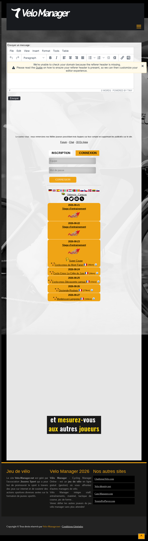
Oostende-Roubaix (69, 290)
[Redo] (17, 58)
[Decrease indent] (108, 58)
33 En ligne (82, 142)
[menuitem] (11, 51)
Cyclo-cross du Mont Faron (69, 265)
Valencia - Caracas (77, 194)
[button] (91, 58)
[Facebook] (141, 522)
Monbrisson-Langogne (68, 299)
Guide (39, 67)
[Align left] (64, 58)
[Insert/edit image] (128, 58)
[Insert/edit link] (122, 58)
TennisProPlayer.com (105, 501)
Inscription (61, 152)
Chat (71, 142)
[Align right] (76, 58)
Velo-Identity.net (103, 486)
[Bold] (50, 58)
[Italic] (56, 58)
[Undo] (11, 58)
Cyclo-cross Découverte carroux (69, 282)
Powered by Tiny (122, 90)
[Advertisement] (74, 40)
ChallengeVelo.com (104, 479)
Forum (63, 142)
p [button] (9, 90)
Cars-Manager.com (104, 493)
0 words (106, 90)
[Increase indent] (115, 58)
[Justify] (83, 58)
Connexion (88, 152)
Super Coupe (76, 260)
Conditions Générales (72, 526)
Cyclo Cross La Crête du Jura (69, 273)
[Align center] (70, 58)
